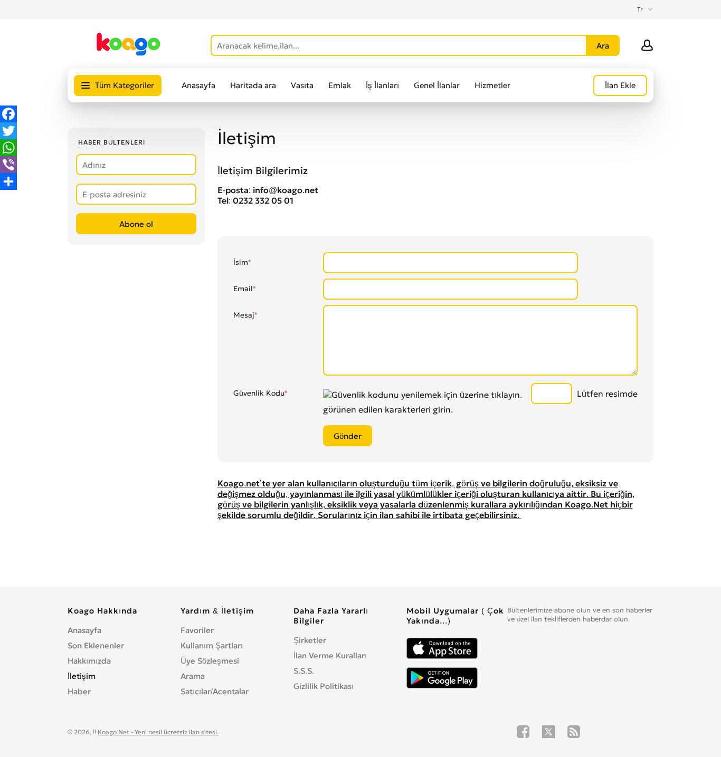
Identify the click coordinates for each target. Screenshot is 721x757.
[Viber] (8, 164)
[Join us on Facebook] (523, 731)
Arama (193, 676)
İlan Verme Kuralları (330, 655)
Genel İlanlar (437, 85)
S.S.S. (303, 671)
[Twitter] (8, 130)
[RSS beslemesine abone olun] (573, 731)
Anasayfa (198, 85)
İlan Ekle (620, 85)
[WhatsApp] (8, 147)
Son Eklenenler (96, 645)
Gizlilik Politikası (323, 686)
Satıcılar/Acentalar (215, 691)
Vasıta (302, 85)
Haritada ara (253, 85)
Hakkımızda (89, 661)
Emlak (339, 85)
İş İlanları (382, 85)
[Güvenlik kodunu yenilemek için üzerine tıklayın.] (422, 394)
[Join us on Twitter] (548, 731)
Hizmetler (492, 85)
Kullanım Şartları (212, 645)
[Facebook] (8, 114)
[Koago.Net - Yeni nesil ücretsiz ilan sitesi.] (128, 54)
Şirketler (309, 640)
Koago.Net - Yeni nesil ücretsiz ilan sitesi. (158, 732)
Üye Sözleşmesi (210, 661)
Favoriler (197, 630)
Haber (79, 691)
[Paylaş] (8, 181)
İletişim (82, 676)
